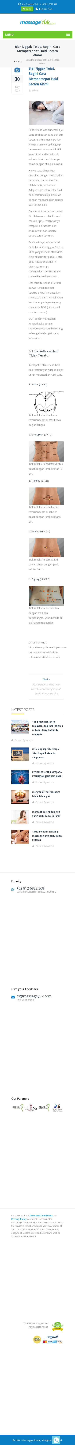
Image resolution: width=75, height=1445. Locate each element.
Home (17, 61)
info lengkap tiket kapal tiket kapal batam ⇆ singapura (45, 753)
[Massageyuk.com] (37, 22)
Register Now (45, 8)
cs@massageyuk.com (34, 996)
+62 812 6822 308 (30, 888)
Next (46, 679)
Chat (55, 1440)
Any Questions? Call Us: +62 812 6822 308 (39, 4)
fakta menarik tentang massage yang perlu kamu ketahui (47, 836)
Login (29, 8)
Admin (35, 90)
